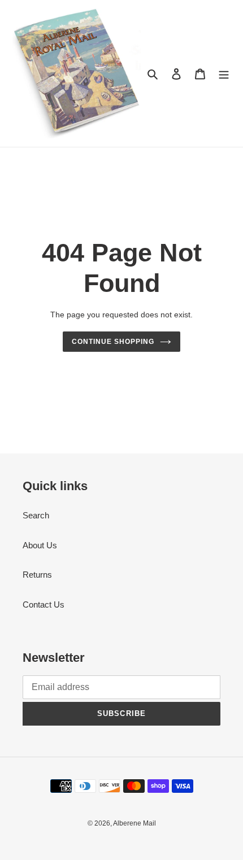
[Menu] (224, 74)
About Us (40, 545)
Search (36, 515)
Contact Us (43, 604)
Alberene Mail (134, 823)
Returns (37, 574)
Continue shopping (113, 342)
